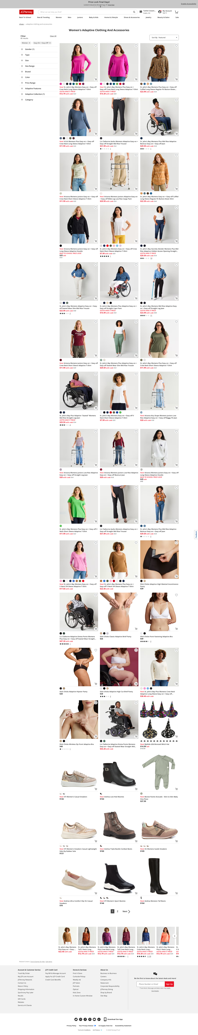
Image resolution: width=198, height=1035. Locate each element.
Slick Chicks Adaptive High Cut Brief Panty (116, 691)
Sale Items (48, 962)
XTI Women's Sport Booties (112, 901)
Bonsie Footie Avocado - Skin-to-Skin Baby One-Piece (159, 798)
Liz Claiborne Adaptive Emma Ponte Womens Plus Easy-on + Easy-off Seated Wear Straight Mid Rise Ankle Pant (77, 637)
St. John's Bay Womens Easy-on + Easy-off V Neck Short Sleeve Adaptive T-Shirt (117, 416)
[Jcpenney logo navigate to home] (26, 12)
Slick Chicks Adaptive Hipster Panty (73, 691)
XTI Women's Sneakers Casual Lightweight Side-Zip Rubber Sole (78, 850)
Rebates (21, 1002)
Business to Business (108, 973)
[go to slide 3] (98, 6)
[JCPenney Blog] (99, 1019)
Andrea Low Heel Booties (112, 797)
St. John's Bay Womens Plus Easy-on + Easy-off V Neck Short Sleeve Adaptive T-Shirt (78, 530)
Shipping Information (26, 989)
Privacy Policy (71, 1026)
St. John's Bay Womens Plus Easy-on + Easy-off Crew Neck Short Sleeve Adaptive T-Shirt (158, 364)
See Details (155, 991)
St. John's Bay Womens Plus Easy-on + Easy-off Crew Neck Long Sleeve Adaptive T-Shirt (119, 88)
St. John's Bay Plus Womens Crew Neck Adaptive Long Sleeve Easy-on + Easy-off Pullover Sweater (157, 692)
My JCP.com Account (25, 976)
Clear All (53, 36)
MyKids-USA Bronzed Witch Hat (154, 744)
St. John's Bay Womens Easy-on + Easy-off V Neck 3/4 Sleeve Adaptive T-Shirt (78, 585)
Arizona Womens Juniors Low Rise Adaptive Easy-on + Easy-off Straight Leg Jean (79, 474)
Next (125, 911)
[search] (135, 12)
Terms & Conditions (84, 1030)
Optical (75, 989)
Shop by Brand (106, 992)
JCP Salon (76, 983)
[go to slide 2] (96, 6)
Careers (103, 976)
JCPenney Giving (106, 989)
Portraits (76, 986)
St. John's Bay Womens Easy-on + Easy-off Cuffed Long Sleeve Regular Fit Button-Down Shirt (159, 197)
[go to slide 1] (94, 6)
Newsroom (104, 983)
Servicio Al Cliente (25, 1005)
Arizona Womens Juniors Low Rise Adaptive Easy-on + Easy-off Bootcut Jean (119, 474)
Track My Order (24, 973)
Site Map (103, 996)
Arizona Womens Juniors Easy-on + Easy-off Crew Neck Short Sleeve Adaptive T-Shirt (79, 197)
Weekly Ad (77, 980)
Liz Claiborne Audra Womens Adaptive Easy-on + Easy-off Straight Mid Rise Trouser (119, 142)
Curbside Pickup (79, 976)
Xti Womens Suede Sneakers (153, 849)
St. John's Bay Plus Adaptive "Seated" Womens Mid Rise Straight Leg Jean (78, 416)
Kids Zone (76, 992)
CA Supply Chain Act (105, 1026)
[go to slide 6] (104, 6)
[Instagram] (81, 1019)
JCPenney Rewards (25, 980)
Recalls (20, 996)
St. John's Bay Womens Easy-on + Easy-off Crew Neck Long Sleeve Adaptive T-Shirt (78, 88)
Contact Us (22, 983)
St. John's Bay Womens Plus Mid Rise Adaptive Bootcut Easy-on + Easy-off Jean (158, 142)
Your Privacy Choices (86, 1026)
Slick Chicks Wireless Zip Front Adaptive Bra (77, 744)
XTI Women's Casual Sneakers (73, 797)
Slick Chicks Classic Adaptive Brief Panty (115, 636)
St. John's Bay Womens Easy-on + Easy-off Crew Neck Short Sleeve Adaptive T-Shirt (118, 250)
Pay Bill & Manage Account (55, 973)
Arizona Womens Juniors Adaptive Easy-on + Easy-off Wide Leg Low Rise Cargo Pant (119, 197)
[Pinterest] (90, 1019)
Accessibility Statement (123, 1026)
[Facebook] (85, 1019)
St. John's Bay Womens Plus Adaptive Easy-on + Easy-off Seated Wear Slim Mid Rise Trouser (118, 364)
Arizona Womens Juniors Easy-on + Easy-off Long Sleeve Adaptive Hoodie (79, 250)
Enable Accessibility (188, 4)
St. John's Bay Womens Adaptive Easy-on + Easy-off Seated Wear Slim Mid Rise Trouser (78, 307)
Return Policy (23, 986)
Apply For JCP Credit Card (55, 976)
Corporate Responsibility (109, 986)
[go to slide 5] (102, 6)
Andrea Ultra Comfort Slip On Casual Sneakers (76, 902)
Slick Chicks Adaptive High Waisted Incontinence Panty (159, 585)
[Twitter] (76, 1019)
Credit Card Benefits (53, 980)
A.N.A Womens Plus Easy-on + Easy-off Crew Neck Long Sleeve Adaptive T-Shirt (77, 142)
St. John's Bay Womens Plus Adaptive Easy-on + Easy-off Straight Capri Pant (118, 307)
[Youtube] (94, 1019)
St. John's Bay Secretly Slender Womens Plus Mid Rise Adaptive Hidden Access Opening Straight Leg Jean (159, 250)
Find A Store (77, 973)
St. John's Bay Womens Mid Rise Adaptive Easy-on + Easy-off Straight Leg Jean (158, 307)
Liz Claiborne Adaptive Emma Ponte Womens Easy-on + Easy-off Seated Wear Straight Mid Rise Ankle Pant (117, 745)
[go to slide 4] (100, 6)
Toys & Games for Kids (37, 962)
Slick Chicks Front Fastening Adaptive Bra (156, 636)
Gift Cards (22, 999)
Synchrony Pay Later (25, 992)
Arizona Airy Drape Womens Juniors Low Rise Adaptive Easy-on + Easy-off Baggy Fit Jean (158, 416)
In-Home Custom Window (82, 996)
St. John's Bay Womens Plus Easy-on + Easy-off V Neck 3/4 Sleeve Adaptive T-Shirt (117, 585)
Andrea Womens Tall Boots (153, 901)
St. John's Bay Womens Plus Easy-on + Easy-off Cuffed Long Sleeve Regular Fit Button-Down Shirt (158, 88)
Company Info (105, 980)
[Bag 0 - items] (176, 12)
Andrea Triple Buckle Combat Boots (116, 849)
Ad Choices (96, 1030)
